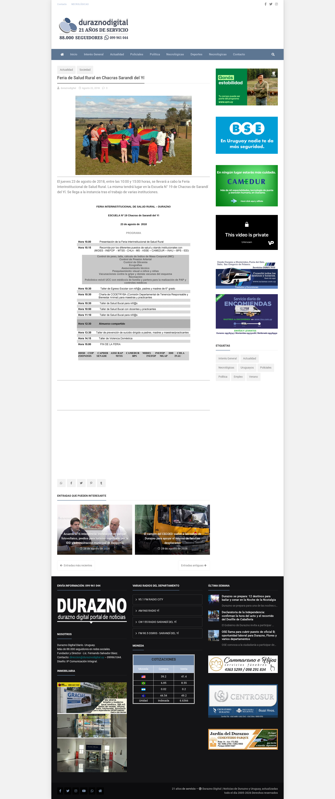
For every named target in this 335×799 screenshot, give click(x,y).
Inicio (73, 54)
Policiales (136, 54)
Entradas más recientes (77, 565)
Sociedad (85, 69)
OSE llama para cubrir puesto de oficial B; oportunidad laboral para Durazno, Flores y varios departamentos (249, 635)
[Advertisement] (88, 397)
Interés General (94, 54)
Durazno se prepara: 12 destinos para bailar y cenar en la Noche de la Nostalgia (249, 598)
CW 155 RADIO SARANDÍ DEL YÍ (157, 621)
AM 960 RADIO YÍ (148, 610)
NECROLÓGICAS (80, 4)
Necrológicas (175, 54)
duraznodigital (68, 88)
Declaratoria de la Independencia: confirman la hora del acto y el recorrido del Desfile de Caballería (248, 615)
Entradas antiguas (192, 565)
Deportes (196, 54)
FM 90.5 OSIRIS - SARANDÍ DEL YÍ (158, 633)
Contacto (62, 4)
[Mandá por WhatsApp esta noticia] (61, 483)
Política (155, 54)
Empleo (238, 376)
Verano (253, 376)
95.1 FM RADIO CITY (150, 599)
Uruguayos (247, 367)
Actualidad (117, 54)
